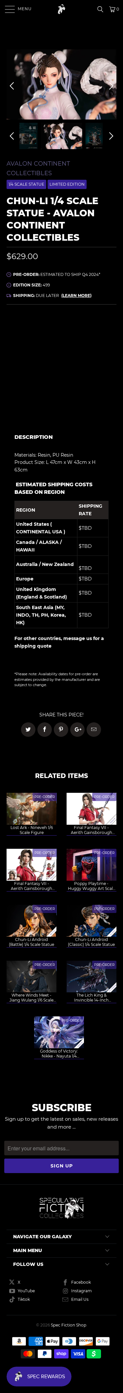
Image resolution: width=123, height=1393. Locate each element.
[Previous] (12, 86)
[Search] (103, 9)
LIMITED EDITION (67, 184)
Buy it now (89, 399)
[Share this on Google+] (77, 729)
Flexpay (94, 348)
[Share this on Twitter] (28, 729)
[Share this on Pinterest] (61, 729)
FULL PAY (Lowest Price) (61, 329)
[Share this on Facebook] (44, 729)
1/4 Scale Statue (26, 184)
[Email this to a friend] (94, 729)
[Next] (110, 86)
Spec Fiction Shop (68, 1325)
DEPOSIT (34, 348)
